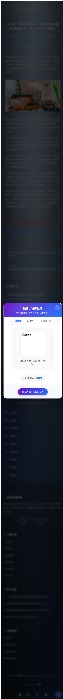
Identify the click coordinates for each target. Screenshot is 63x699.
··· (55, 320)
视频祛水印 (45, 320)
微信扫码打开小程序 (31, 391)
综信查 (17, 320)
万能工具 (30, 320)
